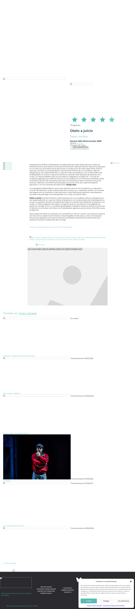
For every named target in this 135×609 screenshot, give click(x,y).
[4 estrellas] (102, 119)
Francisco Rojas (83, 237)
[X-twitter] (61, 579)
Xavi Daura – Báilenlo (11, 393)
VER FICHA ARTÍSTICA (80, 147)
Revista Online (46, 587)
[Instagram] (67, 579)
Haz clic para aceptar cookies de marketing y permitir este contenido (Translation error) (54, 249)
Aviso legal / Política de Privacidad (113, 605)
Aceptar (88, 601)
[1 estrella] (74, 119)
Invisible (6, 481)
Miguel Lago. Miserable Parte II (16, 433)
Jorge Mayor (40, 239)
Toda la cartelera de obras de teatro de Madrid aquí (51, 227)
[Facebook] (56, 579)
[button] (131, 581)
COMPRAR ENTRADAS (79, 149)
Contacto (67, 592)
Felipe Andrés (70, 237)
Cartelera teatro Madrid (46, 589)
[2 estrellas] (84, 119)
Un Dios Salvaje (9, 563)
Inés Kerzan (96, 237)
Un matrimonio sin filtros (13, 526)
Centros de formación (46, 591)
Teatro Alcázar (79, 136)
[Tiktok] (73, 579)
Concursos (67, 588)
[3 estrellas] (93, 119)
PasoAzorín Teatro (53, 239)
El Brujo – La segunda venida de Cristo (19, 356)
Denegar (106, 601)
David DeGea (58, 237)
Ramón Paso (67, 239)
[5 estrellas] (111, 119)
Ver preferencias (123, 601)
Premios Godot (46, 593)
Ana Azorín (35, 237)
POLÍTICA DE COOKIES (94, 605)
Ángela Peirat (46, 237)
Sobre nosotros (67, 590)
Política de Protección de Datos (12, 593)
